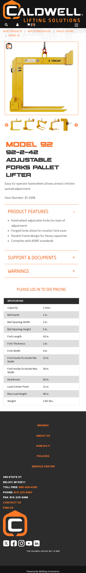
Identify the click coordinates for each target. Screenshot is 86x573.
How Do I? (43, 445)
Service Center (43, 466)
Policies (43, 456)
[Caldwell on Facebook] (14, 544)
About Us (43, 435)
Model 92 (14, 35)
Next (76, 125)
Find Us (8, 507)
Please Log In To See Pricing (41, 289)
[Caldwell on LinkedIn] (36, 544)
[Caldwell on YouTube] (29, 544)
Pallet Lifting (65, 31)
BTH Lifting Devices (39, 31)
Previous (7, 125)
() (32, 25)
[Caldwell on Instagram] (21, 544)
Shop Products (12, 31)
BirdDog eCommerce (49, 571)
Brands (43, 425)
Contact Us (12, 502)
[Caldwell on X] (6, 544)
